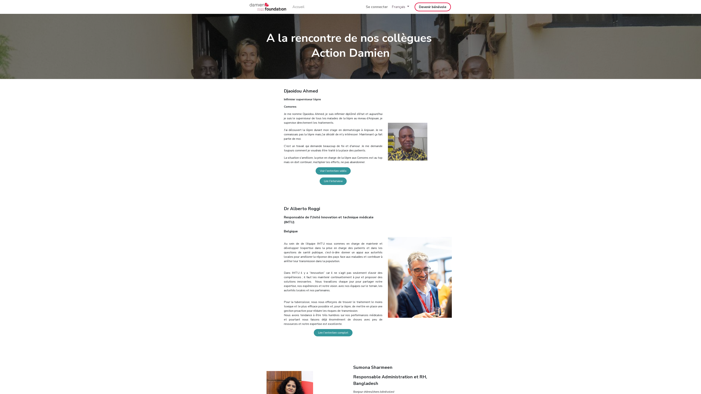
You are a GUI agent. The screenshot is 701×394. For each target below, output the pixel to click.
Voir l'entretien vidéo (333, 171)
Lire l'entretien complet (333, 333)
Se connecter (377, 6)
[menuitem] (298, 7)
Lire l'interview (333, 181)
